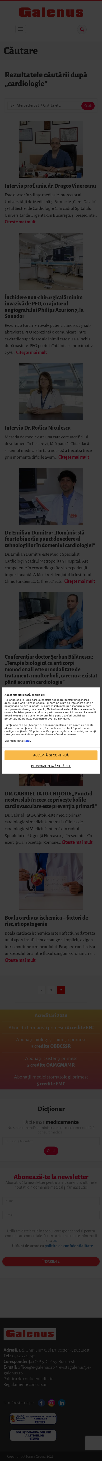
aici (27, 740)
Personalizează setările (51, 766)
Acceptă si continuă (51, 755)
